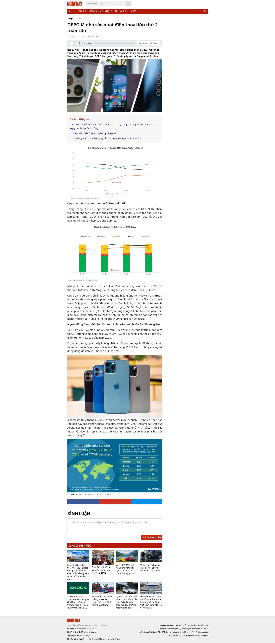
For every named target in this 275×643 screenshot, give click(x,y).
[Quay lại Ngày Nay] (69, 11)
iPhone (99, 494)
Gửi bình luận (152, 537)
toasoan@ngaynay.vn (199, 635)
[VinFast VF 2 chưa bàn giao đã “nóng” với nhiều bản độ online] (151, 556)
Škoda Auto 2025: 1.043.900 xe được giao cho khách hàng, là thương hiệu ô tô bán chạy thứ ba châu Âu (78, 602)
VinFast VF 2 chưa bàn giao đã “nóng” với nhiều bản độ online (150, 568)
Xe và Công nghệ (86, 18)
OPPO (81, 494)
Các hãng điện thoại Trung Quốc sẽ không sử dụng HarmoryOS (106, 138)
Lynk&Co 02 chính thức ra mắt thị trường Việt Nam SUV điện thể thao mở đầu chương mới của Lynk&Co (127, 602)
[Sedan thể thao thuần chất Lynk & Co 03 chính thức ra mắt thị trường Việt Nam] (103, 588)
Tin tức (83, 11)
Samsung (89, 494)
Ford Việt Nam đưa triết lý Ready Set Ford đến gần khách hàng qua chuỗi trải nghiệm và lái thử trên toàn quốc (78, 572)
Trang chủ (71, 18)
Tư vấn (93, 11)
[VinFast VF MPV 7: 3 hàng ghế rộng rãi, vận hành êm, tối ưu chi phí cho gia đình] (127, 556)
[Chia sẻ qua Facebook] (83, 501)
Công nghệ (106, 11)
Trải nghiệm (121, 11)
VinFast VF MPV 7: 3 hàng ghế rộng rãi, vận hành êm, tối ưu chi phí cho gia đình (125, 569)
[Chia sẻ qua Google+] (115, 501)
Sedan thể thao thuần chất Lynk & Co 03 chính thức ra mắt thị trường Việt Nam (102, 600)
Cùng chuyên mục (79, 545)
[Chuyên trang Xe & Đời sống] (74, 11)
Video (133, 11)
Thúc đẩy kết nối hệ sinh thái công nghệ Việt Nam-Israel (101, 570)
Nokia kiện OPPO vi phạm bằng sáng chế (94, 133)
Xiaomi (107, 494)
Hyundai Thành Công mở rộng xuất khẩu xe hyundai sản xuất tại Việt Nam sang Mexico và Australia (151, 602)
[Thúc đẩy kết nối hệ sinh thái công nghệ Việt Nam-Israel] (103, 557)
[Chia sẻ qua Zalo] (146, 501)
